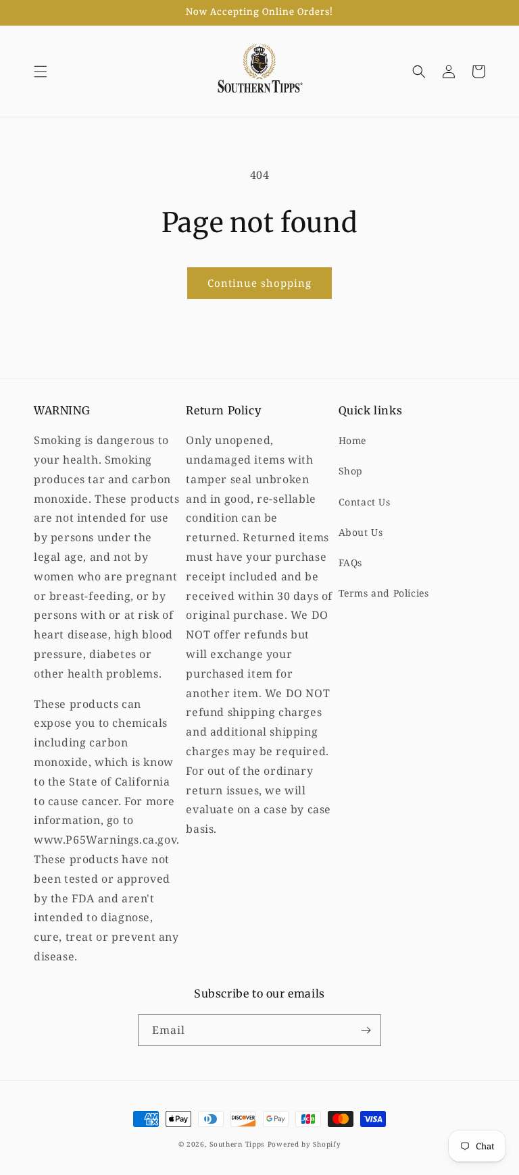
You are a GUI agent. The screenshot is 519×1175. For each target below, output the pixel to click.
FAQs (350, 562)
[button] (40, 71)
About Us (361, 532)
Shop (351, 470)
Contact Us (365, 501)
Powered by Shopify (304, 1144)
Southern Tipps (237, 1144)
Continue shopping (259, 283)
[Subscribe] (365, 1030)
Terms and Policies (384, 592)
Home (352, 440)
